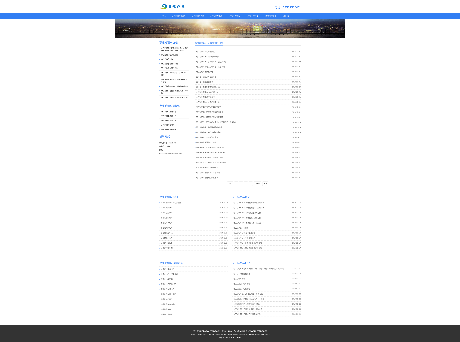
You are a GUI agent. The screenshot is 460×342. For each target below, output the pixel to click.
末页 (265, 184)
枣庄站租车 (212, 335)
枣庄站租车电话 (167, 233)
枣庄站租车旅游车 (179, 16)
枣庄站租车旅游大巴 (168, 112)
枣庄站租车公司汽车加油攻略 (244, 233)
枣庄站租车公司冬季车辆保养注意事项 (247, 243)
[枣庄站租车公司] (172, 9)
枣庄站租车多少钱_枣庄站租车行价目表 (174, 74)
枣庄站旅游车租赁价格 (169, 68)
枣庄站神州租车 (167, 248)
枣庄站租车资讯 (270, 16)
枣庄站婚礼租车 (167, 208)
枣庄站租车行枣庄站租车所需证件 (208, 107)
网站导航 (255, 335)
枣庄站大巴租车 (167, 228)
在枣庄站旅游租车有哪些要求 (207, 168)
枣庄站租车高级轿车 (168, 129)
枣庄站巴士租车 (167, 309)
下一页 (257, 184)
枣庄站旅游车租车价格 (169, 64)
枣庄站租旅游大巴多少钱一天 (207, 92)
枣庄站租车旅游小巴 (168, 120)
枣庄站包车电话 (229, 335)
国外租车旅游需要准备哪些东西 (208, 87)
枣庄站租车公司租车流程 (205, 52)
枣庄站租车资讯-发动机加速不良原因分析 (248, 208)
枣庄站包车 (220, 335)
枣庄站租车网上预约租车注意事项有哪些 (211, 162)
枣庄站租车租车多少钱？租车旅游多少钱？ (212, 62)
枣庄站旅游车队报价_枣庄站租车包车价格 (174, 81)
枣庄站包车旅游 (216, 16)
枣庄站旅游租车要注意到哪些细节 (208, 132)
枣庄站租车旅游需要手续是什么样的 (209, 157)
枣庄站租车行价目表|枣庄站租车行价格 (174, 92)
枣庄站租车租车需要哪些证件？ (208, 57)
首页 (164, 16)
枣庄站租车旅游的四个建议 (206, 142)
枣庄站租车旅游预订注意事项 (207, 178)
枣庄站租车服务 (167, 243)
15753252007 (227, 338)
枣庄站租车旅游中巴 (168, 116)
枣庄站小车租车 (167, 274)
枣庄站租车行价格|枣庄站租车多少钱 (174, 98)
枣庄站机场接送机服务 (169, 55)
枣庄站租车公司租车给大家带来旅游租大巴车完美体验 (216, 122)
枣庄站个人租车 (167, 223)
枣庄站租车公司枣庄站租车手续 (208, 102)
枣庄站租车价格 (198, 16)
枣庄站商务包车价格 (240, 228)
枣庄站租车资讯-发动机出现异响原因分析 (248, 203)
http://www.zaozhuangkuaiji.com (170, 153)
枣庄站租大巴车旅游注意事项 (207, 137)
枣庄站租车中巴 (167, 304)
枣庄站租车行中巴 (167, 284)
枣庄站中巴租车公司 (168, 279)
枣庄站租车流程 (234, 16)
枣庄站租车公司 (200, 43)
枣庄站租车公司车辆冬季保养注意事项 (247, 248)
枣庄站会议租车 (167, 218)
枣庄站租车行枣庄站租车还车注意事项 (210, 67)
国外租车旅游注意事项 (204, 82)
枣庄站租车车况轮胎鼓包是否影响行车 (210, 152)
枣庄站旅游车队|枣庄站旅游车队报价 (174, 86)
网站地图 (261, 335)
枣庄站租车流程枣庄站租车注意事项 (209, 117)
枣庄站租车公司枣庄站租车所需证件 (209, 112)
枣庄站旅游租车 (167, 213)
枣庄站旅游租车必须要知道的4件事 (209, 127)
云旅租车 (286, 16)
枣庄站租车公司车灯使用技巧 (244, 238)
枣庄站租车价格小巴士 (169, 299)
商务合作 (267, 335)
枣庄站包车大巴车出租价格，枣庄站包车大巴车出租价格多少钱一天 (174, 49)
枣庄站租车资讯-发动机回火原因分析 (247, 218)
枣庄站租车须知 (252, 16)
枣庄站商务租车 (167, 238)
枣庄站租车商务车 (168, 125)
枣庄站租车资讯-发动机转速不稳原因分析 (248, 223)
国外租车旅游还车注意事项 (206, 77)
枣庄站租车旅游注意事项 (205, 97)
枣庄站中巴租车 (167, 294)
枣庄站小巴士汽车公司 (169, 269)
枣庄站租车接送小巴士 (169, 289)
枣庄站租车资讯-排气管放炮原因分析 (247, 213)
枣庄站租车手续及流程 (204, 72)
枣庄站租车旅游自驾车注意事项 (208, 173)
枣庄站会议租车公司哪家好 (171, 203)
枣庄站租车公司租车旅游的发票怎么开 (210, 147)
